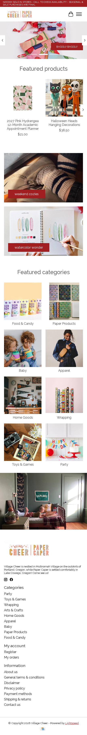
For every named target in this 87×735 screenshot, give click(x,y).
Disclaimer (12, 683)
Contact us (12, 705)
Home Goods (23, 417)
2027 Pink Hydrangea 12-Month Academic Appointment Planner (23, 125)
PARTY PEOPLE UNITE (63, 46)
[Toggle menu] (79, 14)
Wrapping (64, 417)
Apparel (64, 370)
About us (11, 672)
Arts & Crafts (13, 610)
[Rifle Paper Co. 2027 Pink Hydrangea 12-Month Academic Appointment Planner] (22, 98)
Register (10, 652)
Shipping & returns (17, 699)
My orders (11, 657)
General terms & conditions (24, 677)
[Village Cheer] (19, 14)
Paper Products (64, 323)
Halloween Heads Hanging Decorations (64, 123)
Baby (23, 370)
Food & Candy (23, 323)
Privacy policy (14, 688)
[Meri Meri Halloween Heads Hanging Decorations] (64, 98)
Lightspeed (72, 723)
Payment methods (18, 694)
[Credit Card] (42, 729)
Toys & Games (23, 464)
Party (64, 464)
